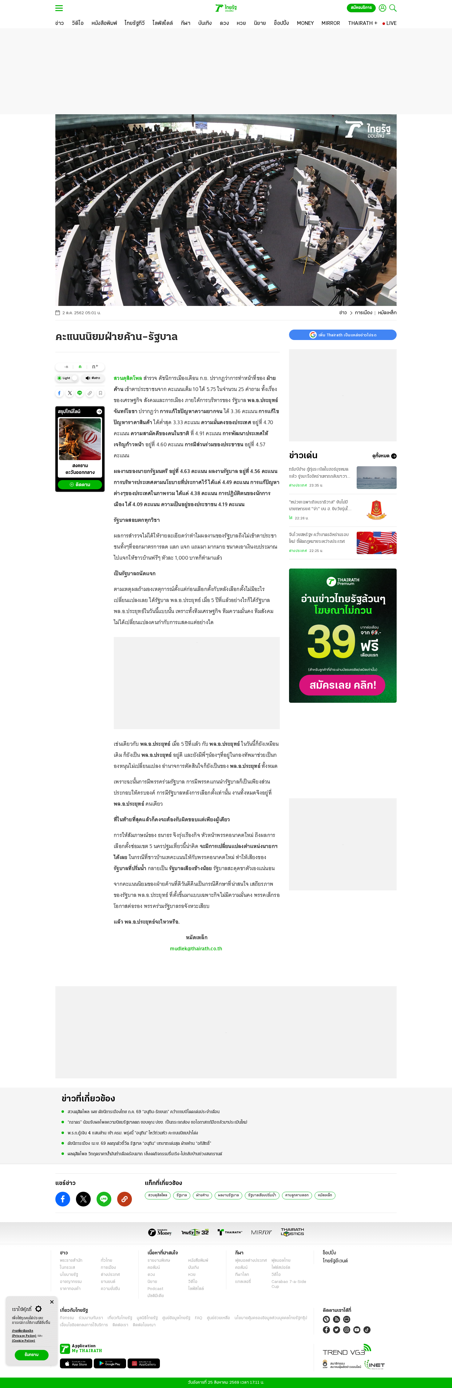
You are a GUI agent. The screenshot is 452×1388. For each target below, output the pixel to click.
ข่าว (343, 313)
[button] (59, 393)
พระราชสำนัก (71, 1260)
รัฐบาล (181, 1195)
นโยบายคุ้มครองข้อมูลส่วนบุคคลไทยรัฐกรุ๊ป (271, 1318)
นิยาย (152, 1282)
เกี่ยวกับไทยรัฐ (120, 1318)
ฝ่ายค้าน (202, 1195)
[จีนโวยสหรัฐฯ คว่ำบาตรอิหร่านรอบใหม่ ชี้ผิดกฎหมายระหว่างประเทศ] (377, 543)
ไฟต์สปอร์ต (281, 1267)
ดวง (151, 1275)
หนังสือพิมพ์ (198, 1260)
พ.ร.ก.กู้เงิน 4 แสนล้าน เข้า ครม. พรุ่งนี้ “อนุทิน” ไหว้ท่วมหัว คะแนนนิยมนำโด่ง (133, 1133)
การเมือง (363, 313)
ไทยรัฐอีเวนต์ (335, 1261)
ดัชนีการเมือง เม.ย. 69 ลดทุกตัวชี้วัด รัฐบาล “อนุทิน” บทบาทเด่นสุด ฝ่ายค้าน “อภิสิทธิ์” (139, 1143)
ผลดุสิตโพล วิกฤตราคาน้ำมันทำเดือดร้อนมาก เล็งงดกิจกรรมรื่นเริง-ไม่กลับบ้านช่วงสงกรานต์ (145, 1154)
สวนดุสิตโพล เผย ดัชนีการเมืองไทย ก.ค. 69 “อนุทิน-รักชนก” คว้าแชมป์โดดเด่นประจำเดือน (144, 1112)
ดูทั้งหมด (381, 456)
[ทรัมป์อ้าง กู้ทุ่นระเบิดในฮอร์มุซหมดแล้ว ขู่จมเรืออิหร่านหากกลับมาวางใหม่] (377, 477)
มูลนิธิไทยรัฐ (147, 1318)
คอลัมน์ (154, 1267)
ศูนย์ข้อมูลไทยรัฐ (176, 1318)
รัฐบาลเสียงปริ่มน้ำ (262, 1195)
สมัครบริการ (361, 8)
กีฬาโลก (242, 1275)
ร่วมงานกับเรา (91, 1318)
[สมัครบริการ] (343, 636)
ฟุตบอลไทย (281, 1260)
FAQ (198, 1318)
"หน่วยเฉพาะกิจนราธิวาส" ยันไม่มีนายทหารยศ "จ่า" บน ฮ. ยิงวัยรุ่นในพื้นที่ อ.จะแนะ (320, 506)
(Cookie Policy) (23, 1341)
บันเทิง (193, 1267)
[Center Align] (52, 1302)
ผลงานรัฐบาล (228, 1195)
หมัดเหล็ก (325, 1195)
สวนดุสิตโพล (157, 1195)
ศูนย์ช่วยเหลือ (218, 1318)
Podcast (155, 1289)
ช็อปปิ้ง (329, 1253)
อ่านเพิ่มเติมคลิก (24, 1333)
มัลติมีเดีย (156, 1296)
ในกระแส (67, 1267)
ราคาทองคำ (70, 1289)
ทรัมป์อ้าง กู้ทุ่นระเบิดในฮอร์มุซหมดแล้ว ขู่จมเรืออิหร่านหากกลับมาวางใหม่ (319, 473)
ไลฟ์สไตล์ (196, 1289)
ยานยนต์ (108, 1282)
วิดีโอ (192, 1282)
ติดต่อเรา (120, 1325)
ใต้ (290, 518)
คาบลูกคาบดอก (297, 1195)
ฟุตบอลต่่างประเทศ (251, 1260)
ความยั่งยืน (110, 1289)
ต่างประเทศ (298, 485)
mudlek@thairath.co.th (196, 948)
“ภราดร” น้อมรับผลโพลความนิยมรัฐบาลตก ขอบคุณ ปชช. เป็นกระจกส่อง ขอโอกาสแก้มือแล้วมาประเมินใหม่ (157, 1122)
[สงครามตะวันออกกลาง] (80, 439)
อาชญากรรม (71, 1282)
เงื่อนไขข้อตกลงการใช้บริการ (84, 1325)
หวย (192, 1275)
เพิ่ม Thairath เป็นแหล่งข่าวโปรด (347, 335)
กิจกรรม (67, 1318)
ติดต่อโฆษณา (144, 1325)
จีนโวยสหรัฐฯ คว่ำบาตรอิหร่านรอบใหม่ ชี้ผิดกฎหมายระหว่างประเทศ (319, 538)
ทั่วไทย (106, 1260)
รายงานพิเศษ (159, 1260)
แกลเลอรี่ (243, 1282)
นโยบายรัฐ (69, 1275)
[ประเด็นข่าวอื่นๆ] (99, 411)
